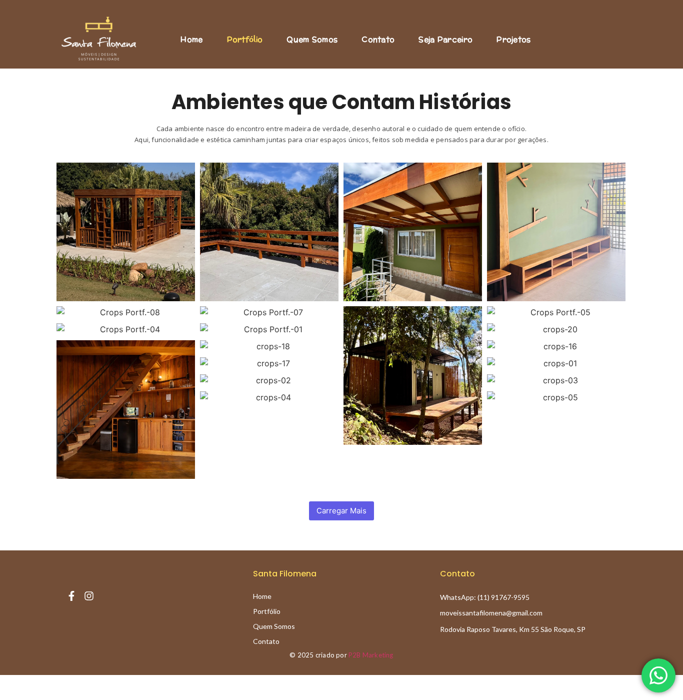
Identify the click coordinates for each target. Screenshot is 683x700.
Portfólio (245, 40)
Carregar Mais (341, 510)
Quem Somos (312, 40)
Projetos (513, 40)
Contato (378, 40)
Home (191, 40)
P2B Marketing (371, 655)
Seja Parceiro (445, 40)
